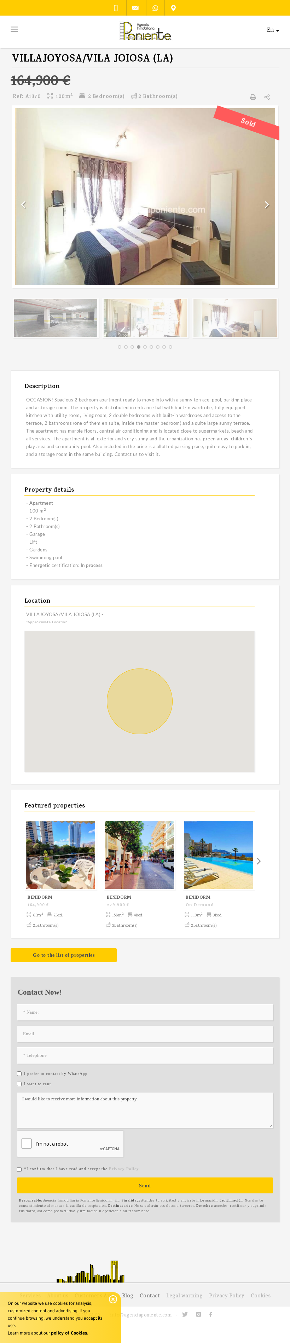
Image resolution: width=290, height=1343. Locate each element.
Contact (150, 1296)
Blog (127, 1296)
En (270, 30)
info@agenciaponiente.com (141, 1315)
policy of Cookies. (69, 1333)
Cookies (261, 1296)
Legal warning (184, 1296)
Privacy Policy (226, 1296)
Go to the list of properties (63, 955)
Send (145, 1185)
